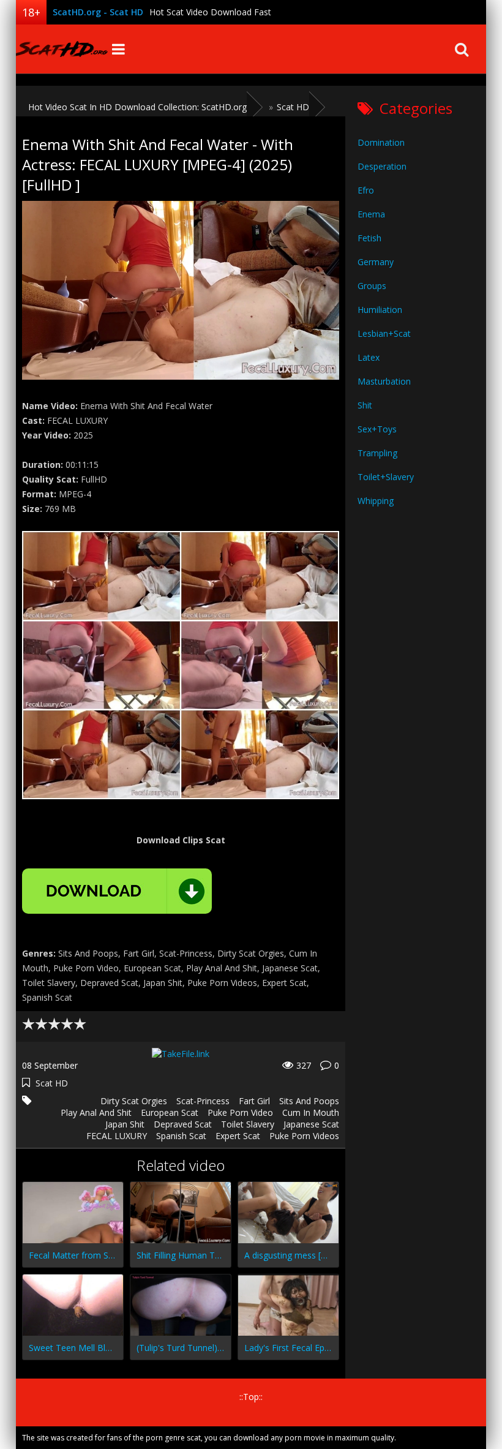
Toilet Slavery (247, 1124)
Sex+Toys (377, 429)
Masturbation (384, 381)
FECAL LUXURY (116, 1136)
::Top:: (251, 1396)
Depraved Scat (183, 1124)
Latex (369, 357)
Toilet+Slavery (386, 477)
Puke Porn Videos (304, 1136)
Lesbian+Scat (384, 333)
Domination (381, 142)
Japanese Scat (311, 1124)
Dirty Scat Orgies (133, 1101)
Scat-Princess (203, 1101)
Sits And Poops (309, 1101)
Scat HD (52, 1083)
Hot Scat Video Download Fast (210, 12)
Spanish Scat (181, 1136)
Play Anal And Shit (96, 1112)
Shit (365, 405)
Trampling (377, 453)
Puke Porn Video (240, 1112)
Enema (371, 214)
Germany (376, 262)
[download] (117, 891)
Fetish (369, 238)
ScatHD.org (62, 48)
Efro (366, 190)
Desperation (382, 166)
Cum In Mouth (310, 1112)
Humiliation (380, 309)
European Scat (169, 1112)
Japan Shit (124, 1124)
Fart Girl (254, 1101)
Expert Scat (237, 1136)
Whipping (376, 500)
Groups (372, 286)
